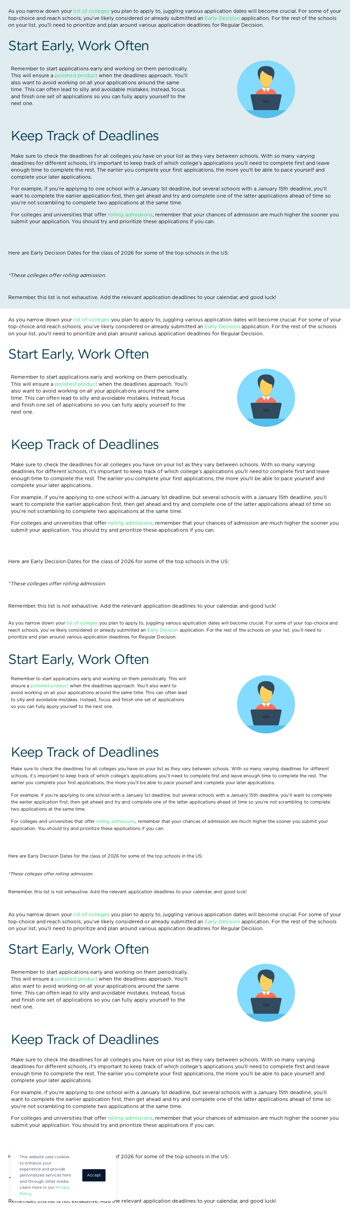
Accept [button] (94, 1175)
